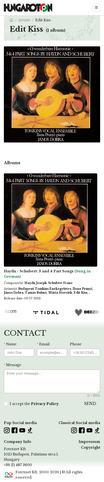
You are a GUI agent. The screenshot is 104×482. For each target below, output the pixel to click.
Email (44, 344)
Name (11, 344)
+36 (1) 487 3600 (18, 465)
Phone (76, 344)
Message (13, 365)
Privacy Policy (45, 404)
